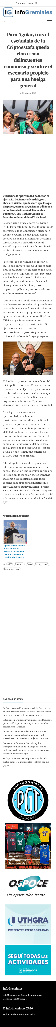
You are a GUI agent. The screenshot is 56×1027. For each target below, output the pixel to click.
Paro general (41, 564)
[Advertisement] (28, 164)
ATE (9, 564)
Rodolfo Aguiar (12, 569)
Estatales (19, 564)
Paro (29, 564)
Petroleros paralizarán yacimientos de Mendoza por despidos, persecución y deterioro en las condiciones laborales (27, 723)
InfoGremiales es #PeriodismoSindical (22, 995)
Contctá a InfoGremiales (15, 999)
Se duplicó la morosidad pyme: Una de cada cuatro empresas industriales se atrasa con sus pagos (26, 762)
